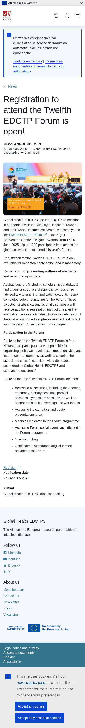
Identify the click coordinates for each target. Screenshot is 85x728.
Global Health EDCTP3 (24, 521)
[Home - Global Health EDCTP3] (26, 15)
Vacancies (11, 614)
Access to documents (18, 652)
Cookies (9, 657)
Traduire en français (27, 61)
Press (7, 608)
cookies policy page (31, 682)
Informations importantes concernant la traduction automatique (39, 66)
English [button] (56, 16)
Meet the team (13, 589)
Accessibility (12, 661)
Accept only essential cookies (39, 718)
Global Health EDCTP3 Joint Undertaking (33, 494)
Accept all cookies (31, 706)
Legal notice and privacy (21, 648)
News (12, 86)
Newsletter (11, 602)
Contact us (11, 596)
